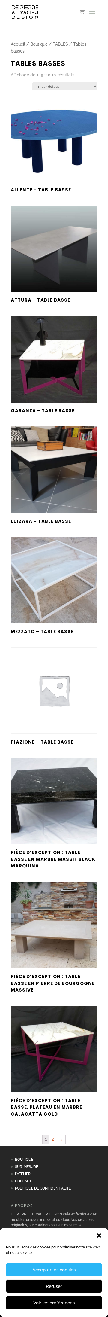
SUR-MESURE (26, 1167)
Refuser (54, 1286)
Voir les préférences (54, 1303)
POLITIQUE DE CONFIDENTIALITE (43, 1188)
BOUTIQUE (24, 1159)
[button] (99, 1236)
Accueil (18, 44)
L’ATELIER (23, 1174)
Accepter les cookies (54, 1270)
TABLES (60, 44)
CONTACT (23, 1181)
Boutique (39, 44)
